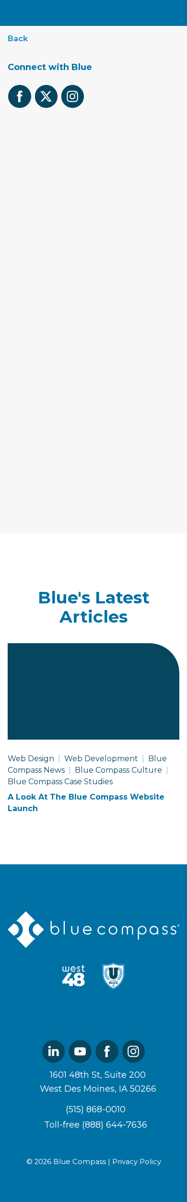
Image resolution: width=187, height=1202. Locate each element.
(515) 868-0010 (73, 213)
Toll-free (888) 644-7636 (95, 1125)
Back (18, 38)
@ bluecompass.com (98, 146)
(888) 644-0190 (76, 227)
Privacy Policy (136, 1161)
